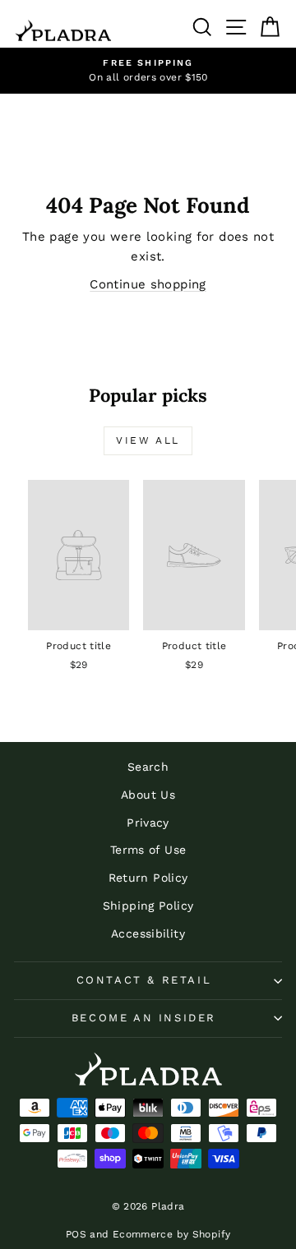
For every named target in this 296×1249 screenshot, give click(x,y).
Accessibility (148, 933)
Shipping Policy (148, 905)
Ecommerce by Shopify (172, 1234)
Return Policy (148, 877)
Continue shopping (148, 284)
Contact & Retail (144, 980)
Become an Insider (144, 1018)
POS (76, 1234)
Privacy (148, 822)
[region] (148, 70)
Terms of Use (148, 849)
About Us (148, 794)
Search (148, 766)
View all (147, 440)
